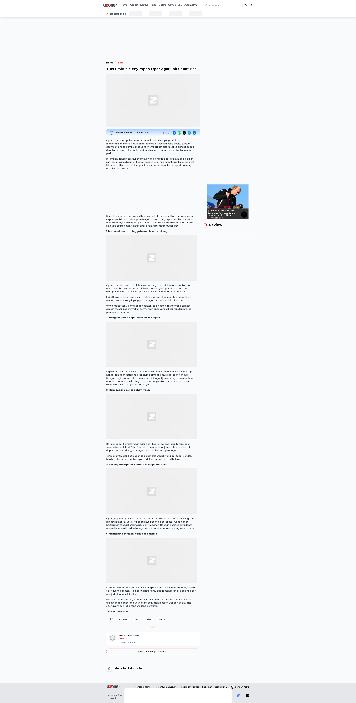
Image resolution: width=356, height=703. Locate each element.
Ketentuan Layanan (166, 687)
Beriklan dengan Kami (237, 687)
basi (137, 619)
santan (162, 619)
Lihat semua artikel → (128, 642)
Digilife (162, 5)
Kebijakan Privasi (190, 687)
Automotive (190, 5)
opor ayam (123, 619)
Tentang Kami (142, 687)
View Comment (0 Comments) (153, 651)
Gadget (134, 5)
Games (172, 5)
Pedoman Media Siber (213, 687)
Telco (153, 5)
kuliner (148, 619)
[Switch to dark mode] (246, 5)
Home (124, 5)
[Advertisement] (13, 64)
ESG (180, 5)
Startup (144, 5)
